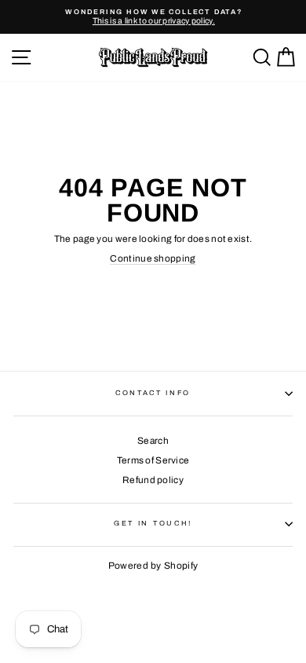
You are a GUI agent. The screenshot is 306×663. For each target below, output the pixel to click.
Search (153, 440)
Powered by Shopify (153, 565)
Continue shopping (152, 258)
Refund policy (153, 480)
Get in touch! (153, 523)
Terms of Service (153, 460)
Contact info (153, 393)
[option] (153, 17)
